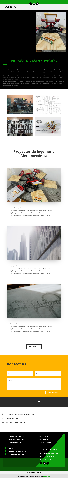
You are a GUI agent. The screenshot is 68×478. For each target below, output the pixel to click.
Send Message (53, 392)
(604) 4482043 (48, 460)
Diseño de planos (45, 443)
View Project (16, 277)
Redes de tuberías (15, 443)
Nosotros (12, 448)
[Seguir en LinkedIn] (37, 3)
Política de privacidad (16, 454)
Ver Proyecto (16, 219)
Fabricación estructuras (17, 436)
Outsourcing (43, 439)
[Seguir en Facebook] (30, 3)
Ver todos (34, 346)
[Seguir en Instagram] (34, 3)
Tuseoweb (46, 476)
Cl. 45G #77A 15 (49, 457)
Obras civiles (43, 436)
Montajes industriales (16, 439)
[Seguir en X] (34, 401)
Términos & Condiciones (17, 451)
